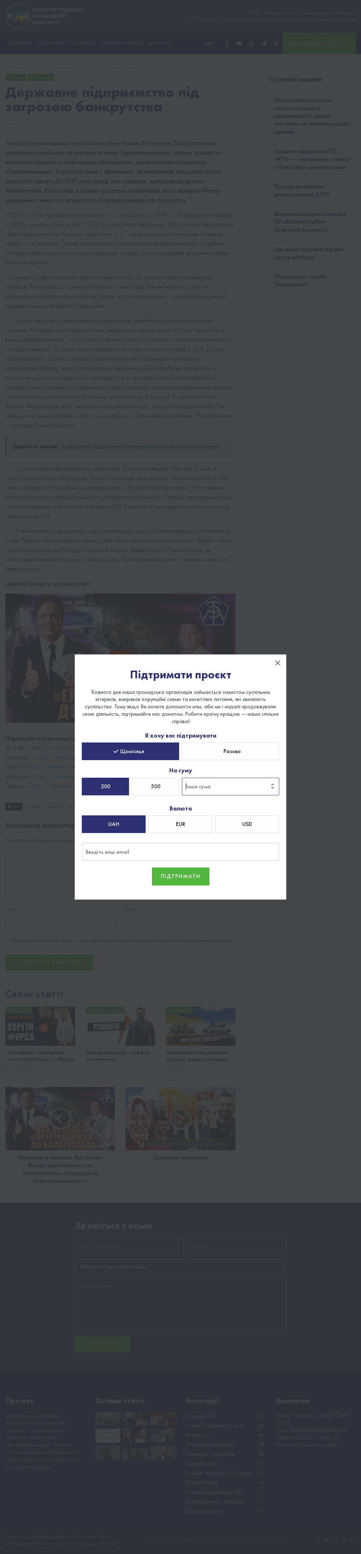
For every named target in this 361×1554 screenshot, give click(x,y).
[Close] (277, 662)
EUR (180, 824)
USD (247, 824)
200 (105, 786)
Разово (232, 751)
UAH (113, 824)
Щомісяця (132, 751)
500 (155, 786)
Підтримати (181, 876)
